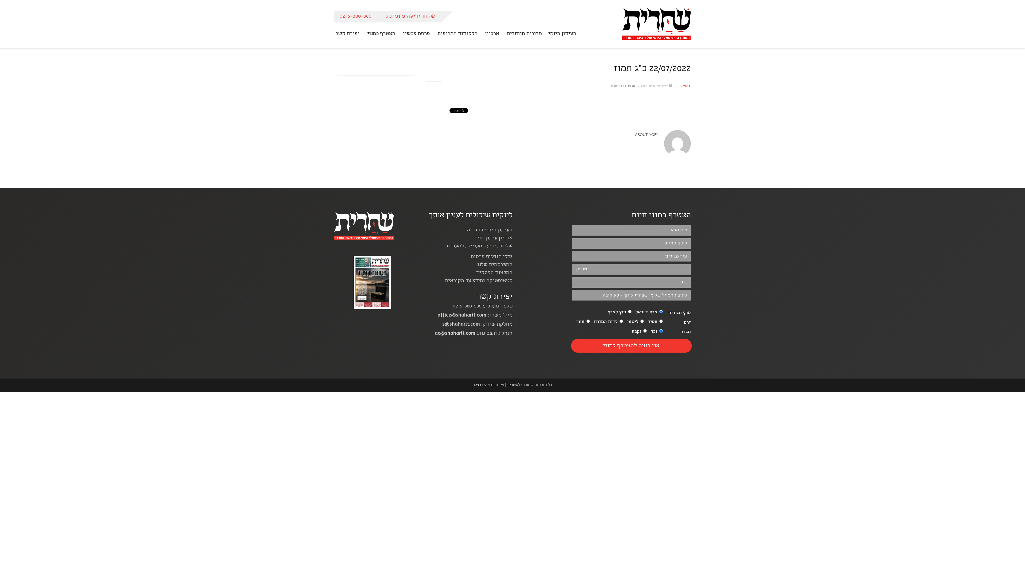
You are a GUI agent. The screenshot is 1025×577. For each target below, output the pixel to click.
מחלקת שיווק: (477, 325)
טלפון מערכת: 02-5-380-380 (482, 306)
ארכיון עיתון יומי (494, 238)
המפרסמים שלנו (494, 265)
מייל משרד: (474, 315)
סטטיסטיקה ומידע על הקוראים (478, 281)
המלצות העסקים (494, 273)
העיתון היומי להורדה (489, 230)
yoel (684, 86)
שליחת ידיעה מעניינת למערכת (479, 246)
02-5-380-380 (356, 16)
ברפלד (478, 385)
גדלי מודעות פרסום (491, 257)
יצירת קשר (494, 297)
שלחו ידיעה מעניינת (410, 16)
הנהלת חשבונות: (473, 334)
